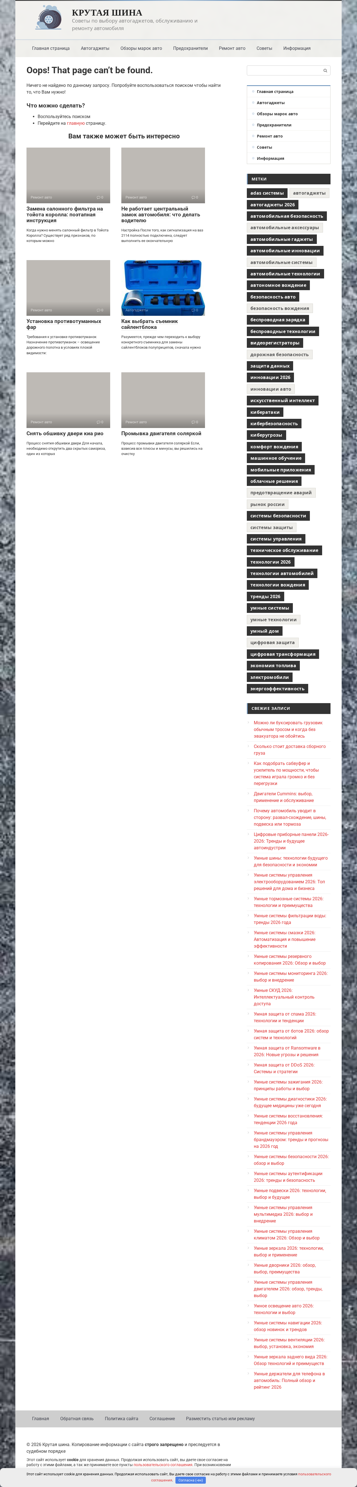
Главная (40, 1418)
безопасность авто (273, 297)
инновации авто (270, 389)
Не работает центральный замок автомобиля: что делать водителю (160, 215)
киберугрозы (266, 435)
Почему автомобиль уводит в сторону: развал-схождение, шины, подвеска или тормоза (290, 817)
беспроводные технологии (282, 331)
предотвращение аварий (281, 493)
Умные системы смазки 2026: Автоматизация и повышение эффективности (284, 939)
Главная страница (51, 48)
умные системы (269, 608)
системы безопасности (278, 516)
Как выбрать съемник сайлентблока (149, 324)
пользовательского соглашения (163, 1464)
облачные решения (274, 481)
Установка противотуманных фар (63, 324)
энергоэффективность (277, 689)
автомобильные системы (281, 262)
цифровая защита (272, 642)
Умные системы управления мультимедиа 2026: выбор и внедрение (283, 1214)
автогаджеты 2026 (272, 205)
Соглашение (162, 1418)
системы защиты (271, 527)
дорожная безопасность (279, 354)
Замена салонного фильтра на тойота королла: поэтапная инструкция (64, 215)
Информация (297, 48)
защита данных (270, 366)
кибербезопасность (274, 423)
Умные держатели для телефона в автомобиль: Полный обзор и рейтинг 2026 (289, 1380)
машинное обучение (275, 458)
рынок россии (267, 504)
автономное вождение (278, 285)
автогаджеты (309, 193)
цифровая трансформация (282, 654)
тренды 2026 (265, 596)
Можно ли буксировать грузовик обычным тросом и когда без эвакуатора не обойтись (288, 729)
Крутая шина (107, 12)
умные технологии (273, 620)
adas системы (267, 193)
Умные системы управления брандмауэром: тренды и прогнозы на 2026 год (291, 1139)
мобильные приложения (280, 470)
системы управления (276, 539)
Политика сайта (121, 1418)
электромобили (269, 677)
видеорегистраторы (275, 343)
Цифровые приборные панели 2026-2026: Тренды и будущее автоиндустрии (291, 841)
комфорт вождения (274, 447)
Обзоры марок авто (141, 48)
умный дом (264, 631)
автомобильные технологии (285, 274)
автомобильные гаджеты (281, 239)
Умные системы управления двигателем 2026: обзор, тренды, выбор (288, 1289)
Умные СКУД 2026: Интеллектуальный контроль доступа (284, 997)
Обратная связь (77, 1418)
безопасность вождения (279, 308)
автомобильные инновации (285, 251)
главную (76, 123)
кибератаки (265, 412)
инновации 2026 (270, 377)
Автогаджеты (95, 48)
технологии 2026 (270, 562)
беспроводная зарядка (277, 320)
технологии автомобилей (282, 573)
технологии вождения (277, 585)
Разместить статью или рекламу (220, 1418)
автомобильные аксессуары (284, 227)
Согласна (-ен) (190, 1480)
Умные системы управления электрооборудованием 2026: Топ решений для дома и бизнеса (289, 881)
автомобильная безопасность (286, 216)
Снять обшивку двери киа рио (64, 433)
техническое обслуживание (284, 550)
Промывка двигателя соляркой (161, 433)
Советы (264, 48)
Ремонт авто (232, 48)
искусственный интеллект (282, 400)
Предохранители (190, 48)
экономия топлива (273, 665)
